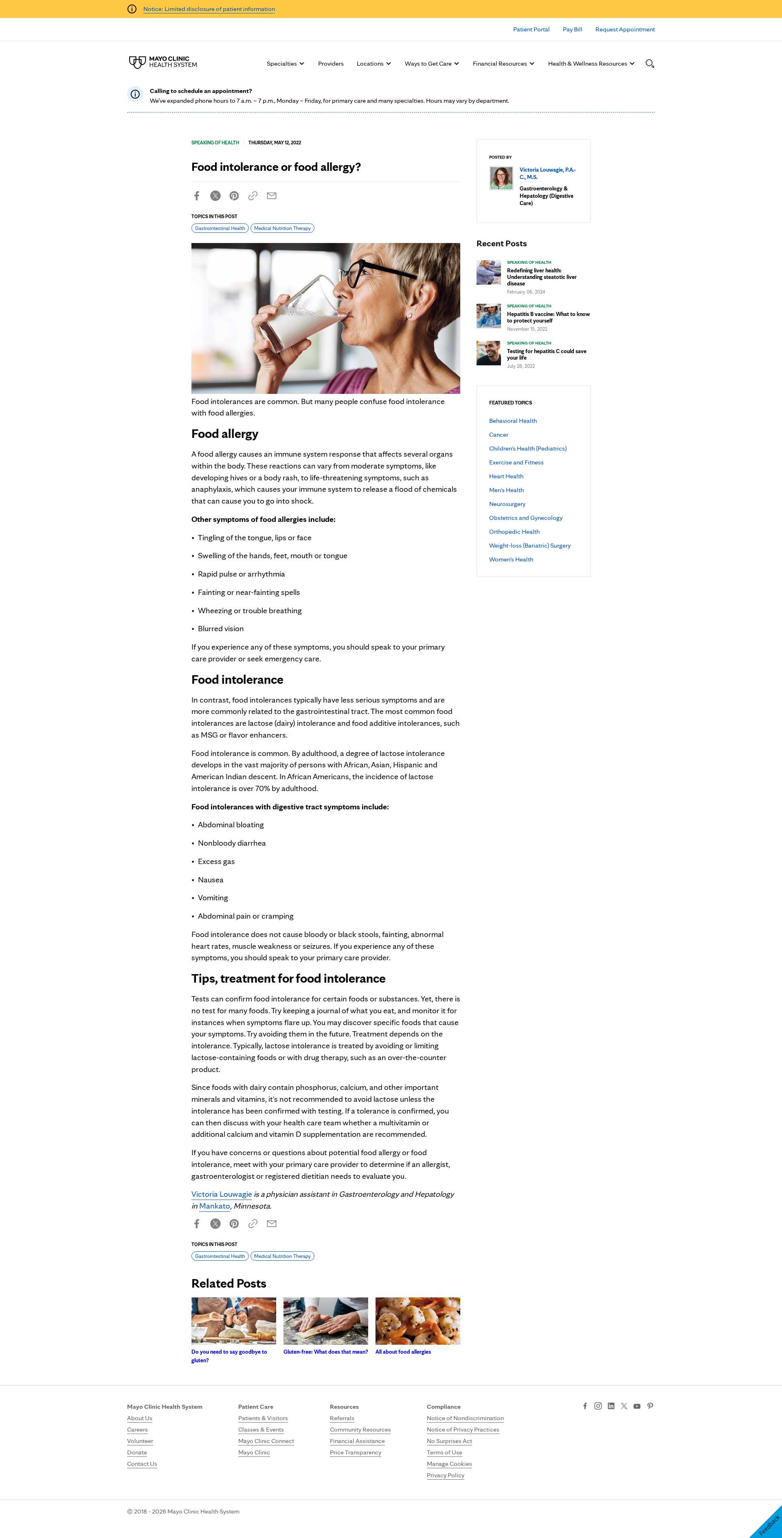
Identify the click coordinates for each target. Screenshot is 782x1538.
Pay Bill (572, 29)
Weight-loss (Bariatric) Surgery (530, 545)
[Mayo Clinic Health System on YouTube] (637, 1406)
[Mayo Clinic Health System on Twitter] (624, 1406)
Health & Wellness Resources (587, 63)
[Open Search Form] (650, 64)
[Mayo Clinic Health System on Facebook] (585, 1406)
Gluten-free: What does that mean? (325, 1351)
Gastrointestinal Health (220, 228)
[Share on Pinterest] (234, 195)
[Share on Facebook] (196, 195)
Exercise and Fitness (516, 462)
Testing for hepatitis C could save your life (546, 354)
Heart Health (506, 476)
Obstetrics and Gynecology (525, 518)
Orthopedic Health (514, 531)
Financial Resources (500, 63)
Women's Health (511, 559)
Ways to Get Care (428, 63)
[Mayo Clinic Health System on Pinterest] (650, 1407)
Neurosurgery (507, 504)
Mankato (214, 1206)
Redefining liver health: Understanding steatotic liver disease (542, 277)
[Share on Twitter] (215, 195)
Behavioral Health (513, 420)
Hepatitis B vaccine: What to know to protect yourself (548, 317)
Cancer (498, 434)
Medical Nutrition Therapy (282, 228)
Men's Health (506, 490)
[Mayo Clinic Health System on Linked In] (611, 1407)
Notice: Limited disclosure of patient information (209, 9)
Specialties (282, 63)
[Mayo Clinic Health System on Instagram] (598, 1406)
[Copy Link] (253, 195)
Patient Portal (531, 29)
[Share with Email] (271, 195)
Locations (370, 63)
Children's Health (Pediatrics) (528, 448)
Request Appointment (625, 29)
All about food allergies (403, 1351)
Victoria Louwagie (221, 1194)
